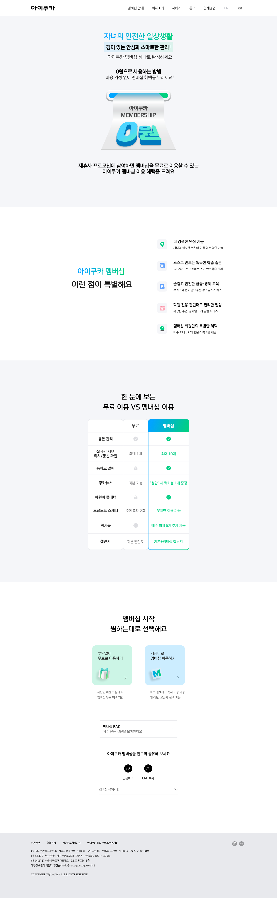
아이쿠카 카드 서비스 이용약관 (102, 842)
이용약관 (35, 842)
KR (240, 8)
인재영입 (210, 8)
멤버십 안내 (136, 8)
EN (226, 8)
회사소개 (158, 8)
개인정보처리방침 (72, 842)
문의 (192, 8)
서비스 (176, 8)
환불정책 (51, 842)
